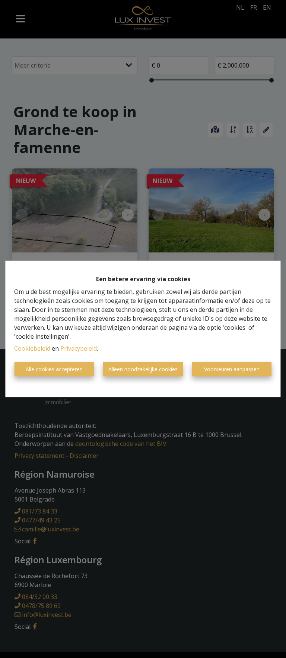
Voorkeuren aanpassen (232, 369)
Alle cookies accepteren (54, 369)
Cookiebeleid (32, 348)
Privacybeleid (78, 348)
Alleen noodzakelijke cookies (143, 369)
